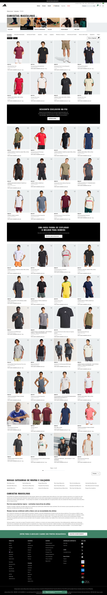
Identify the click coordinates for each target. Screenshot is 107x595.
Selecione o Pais (61, 588)
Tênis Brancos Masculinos (28, 485)
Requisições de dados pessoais (30, 588)
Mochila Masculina (27, 483)
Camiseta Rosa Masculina (91, 483)
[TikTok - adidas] (89, 554)
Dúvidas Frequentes (53, 588)
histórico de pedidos (91, 3)
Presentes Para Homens (43, 485)
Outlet (68, 5)
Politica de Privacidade (69, 588)
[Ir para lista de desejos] (100, 5)
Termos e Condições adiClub (79, 588)
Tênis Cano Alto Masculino (75, 488)
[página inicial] (4, 5)
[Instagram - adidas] (89, 547)
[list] (53, 34)
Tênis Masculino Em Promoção (92, 485)
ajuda (86, 3)
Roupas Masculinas (42, 483)
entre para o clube (98, 3)
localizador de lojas (78, 3)
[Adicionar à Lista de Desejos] (28, 42)
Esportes (63, 5)
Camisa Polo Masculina (43, 488)
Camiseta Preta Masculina (75, 485)
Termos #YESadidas (89, 588)
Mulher (38, 5)
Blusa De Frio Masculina (28, 488)
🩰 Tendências (56, 5)
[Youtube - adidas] (89, 557)
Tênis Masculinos (10, 483)
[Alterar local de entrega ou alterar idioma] (103, 3)
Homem (44, 5)
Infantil (49, 5)
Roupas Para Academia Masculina (90, 488)
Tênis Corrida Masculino (75, 483)
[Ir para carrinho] (103, 5)
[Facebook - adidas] (89, 543)
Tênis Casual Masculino (59, 483)
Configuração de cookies (18, 588)
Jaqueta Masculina (11, 488)
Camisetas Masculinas (12, 485)
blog (83, 3)
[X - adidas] (89, 550)
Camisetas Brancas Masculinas (61, 488)
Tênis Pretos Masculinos (59, 485)
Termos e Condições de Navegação (42, 588)
